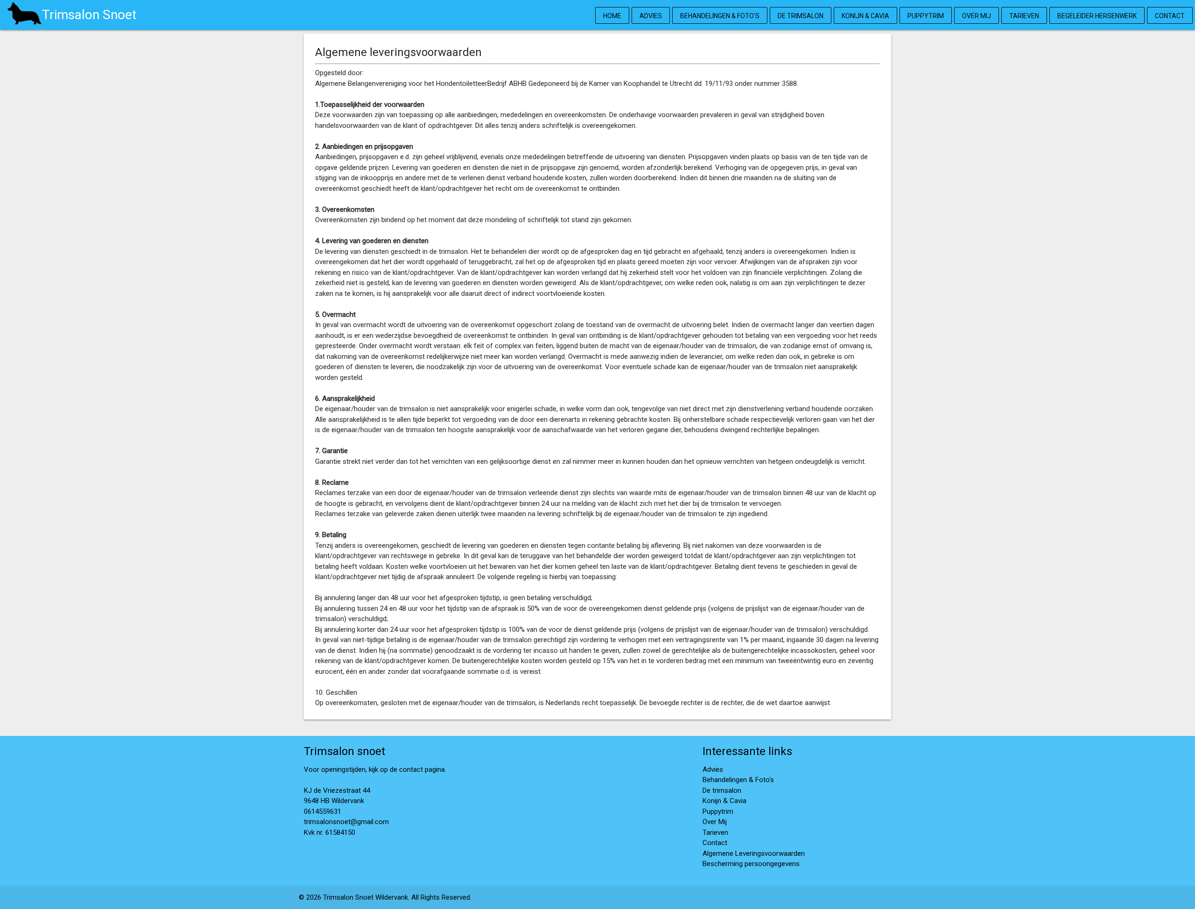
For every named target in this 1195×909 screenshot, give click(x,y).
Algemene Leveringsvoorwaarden (754, 853)
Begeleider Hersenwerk (1097, 16)
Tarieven (1024, 16)
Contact (1170, 16)
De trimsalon (800, 16)
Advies (651, 16)
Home (612, 16)
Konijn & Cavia (865, 16)
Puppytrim (925, 16)
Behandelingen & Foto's (719, 16)
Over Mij (976, 16)
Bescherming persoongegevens (751, 864)
